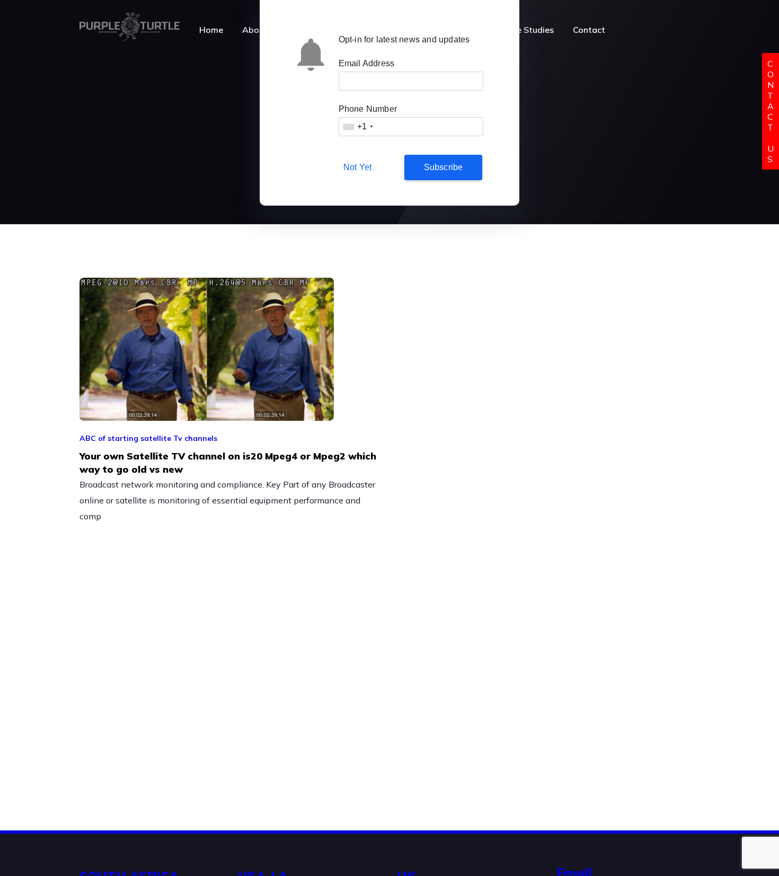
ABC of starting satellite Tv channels (148, 438)
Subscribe (443, 167)
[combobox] (357, 127)
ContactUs (770, 111)
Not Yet (357, 167)
